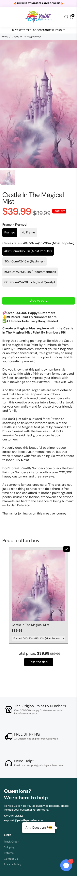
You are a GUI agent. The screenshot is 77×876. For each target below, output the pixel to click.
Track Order (11, 841)
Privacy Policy (12, 864)
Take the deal (38, 662)
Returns (9, 853)
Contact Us (11, 858)
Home (5, 36)
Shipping (9, 847)
